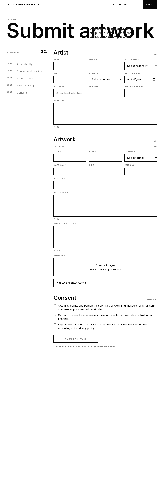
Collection (120, 4)
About (137, 4)
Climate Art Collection (23, 4)
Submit (150, 4)
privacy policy (86, 328)
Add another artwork (71, 283)
